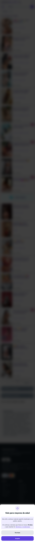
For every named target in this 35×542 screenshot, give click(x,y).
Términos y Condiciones (23, 527)
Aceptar (17, 538)
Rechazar (17, 532)
